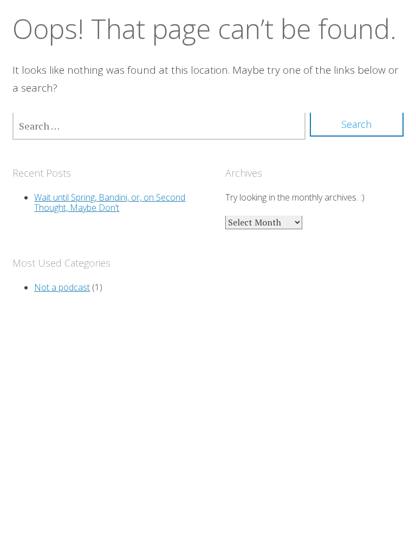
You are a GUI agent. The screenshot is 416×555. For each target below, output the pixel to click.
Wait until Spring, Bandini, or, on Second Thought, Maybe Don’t (109, 202)
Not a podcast (62, 287)
